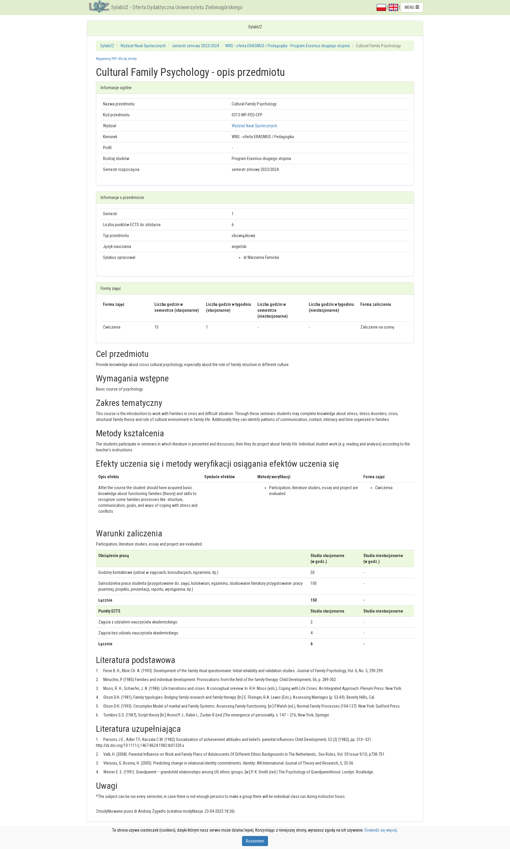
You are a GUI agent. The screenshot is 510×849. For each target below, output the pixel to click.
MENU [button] (410, 7)
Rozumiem (255, 841)
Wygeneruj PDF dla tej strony (116, 59)
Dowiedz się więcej (380, 830)
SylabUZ (107, 45)
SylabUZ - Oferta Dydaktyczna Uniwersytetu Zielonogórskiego (176, 7)
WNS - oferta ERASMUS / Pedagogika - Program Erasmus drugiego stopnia (287, 45)
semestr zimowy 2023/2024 (195, 45)
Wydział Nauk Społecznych (143, 45)
